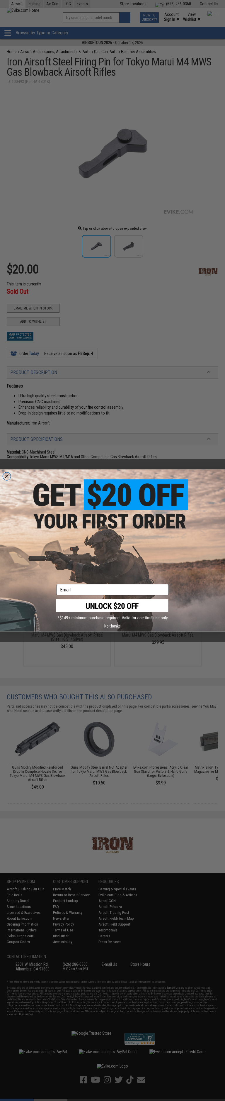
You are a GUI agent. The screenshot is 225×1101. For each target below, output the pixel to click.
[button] (112, 609)
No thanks (112, 626)
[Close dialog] (7, 476)
